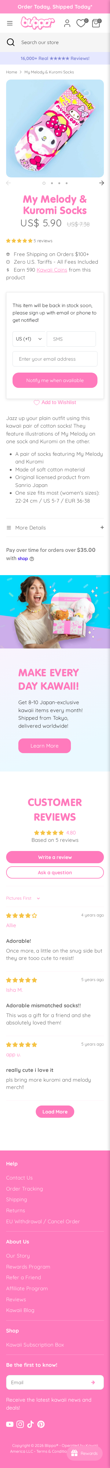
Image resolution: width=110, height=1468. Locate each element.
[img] (21, 915)
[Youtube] (9, 1424)
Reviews (16, 1299)
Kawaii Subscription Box (35, 1344)
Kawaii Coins (52, 269)
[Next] (101, 183)
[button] (20, 240)
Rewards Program (28, 1266)
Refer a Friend (23, 1277)
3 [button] (59, 183)
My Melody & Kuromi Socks (49, 71)
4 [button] (67, 183)
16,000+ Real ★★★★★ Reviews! (55, 58)
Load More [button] (55, 1112)
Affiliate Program (27, 1288)
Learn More (45, 745)
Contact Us (19, 1177)
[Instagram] (20, 1424)
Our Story (18, 1255)
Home (11, 71)
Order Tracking (24, 1188)
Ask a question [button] (55, 872)
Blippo (50, 1445)
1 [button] (44, 183)
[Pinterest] (41, 1424)
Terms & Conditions (53, 1451)
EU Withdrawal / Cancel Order (43, 1221)
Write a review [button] (55, 857)
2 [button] (52, 183)
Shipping (16, 1199)
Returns (15, 1210)
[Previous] (8, 183)
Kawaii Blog (20, 1310)
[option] (55, 58)
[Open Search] (11, 42)
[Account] (67, 21)
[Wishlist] (81, 23)
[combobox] (47, 42)
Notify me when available (55, 380)
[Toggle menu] (8, 23)
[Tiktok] (30, 1424)
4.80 (71, 832)
